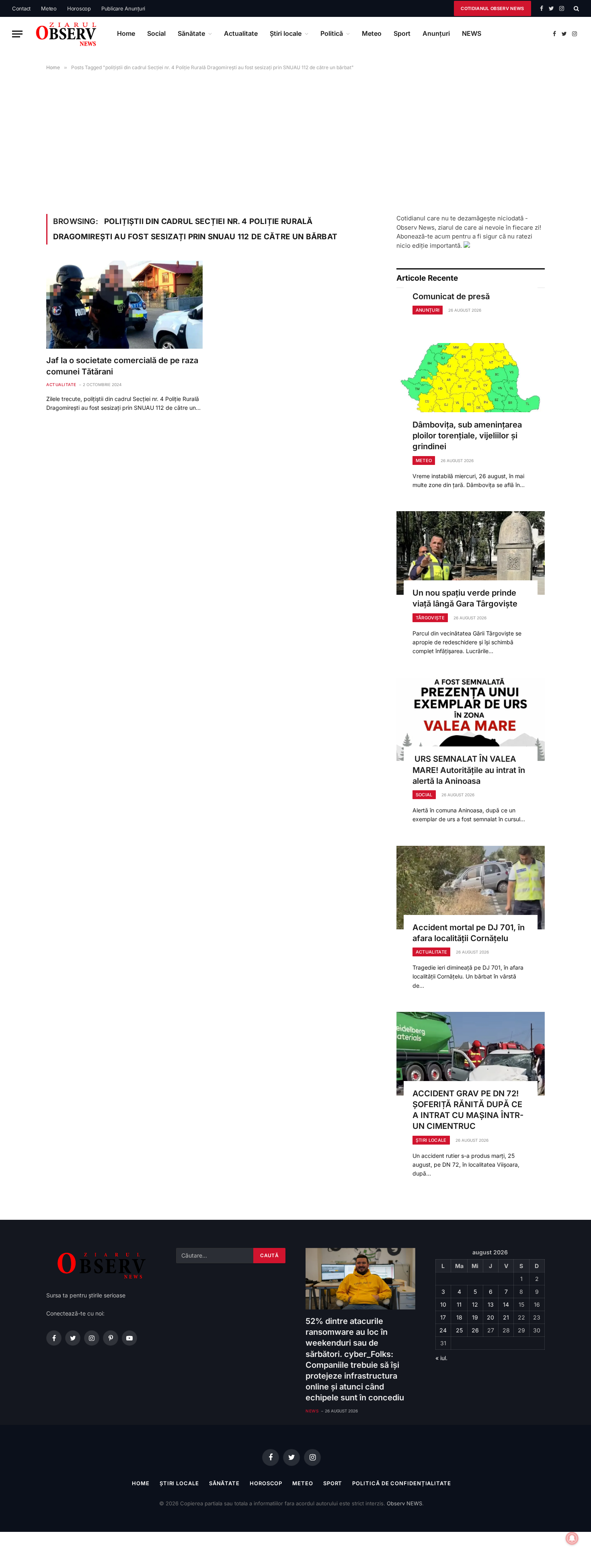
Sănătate (191, 33)
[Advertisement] (295, 140)
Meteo (49, 8)
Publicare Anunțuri (123, 8)
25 (459, 1330)
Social (156, 33)
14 (506, 1304)
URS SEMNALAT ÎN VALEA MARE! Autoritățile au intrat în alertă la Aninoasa (468, 769)
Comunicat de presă (451, 296)
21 (506, 1317)
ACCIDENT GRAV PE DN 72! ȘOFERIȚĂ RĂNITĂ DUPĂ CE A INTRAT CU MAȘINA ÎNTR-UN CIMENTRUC (467, 1110)
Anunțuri (436, 33)
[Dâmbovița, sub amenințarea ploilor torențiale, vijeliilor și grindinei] (470, 385)
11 (459, 1304)
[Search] (575, 8)
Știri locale (286, 33)
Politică (331, 33)
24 (443, 1330)
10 (443, 1304)
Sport (402, 33)
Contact (21, 8)
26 (475, 1330)
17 (443, 1317)
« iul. (441, 1358)
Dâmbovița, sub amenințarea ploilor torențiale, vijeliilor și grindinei (467, 435)
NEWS (471, 33)
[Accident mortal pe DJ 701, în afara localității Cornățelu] (470, 887)
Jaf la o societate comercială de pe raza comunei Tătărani (122, 366)
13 (491, 1304)
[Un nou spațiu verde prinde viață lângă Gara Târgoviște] (470, 553)
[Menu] (17, 34)
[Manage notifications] (572, 1538)
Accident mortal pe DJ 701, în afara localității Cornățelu (468, 933)
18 (459, 1317)
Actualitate (241, 33)
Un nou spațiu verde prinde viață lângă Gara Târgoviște (464, 598)
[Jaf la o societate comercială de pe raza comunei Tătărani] (124, 305)
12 (475, 1304)
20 (490, 1317)
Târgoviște (430, 618)
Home (126, 33)
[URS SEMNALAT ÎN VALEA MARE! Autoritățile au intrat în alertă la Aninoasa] (470, 719)
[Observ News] (67, 34)
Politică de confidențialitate (401, 1483)
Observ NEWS (404, 1503)
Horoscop (79, 8)
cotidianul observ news (492, 8)
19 (475, 1317)
